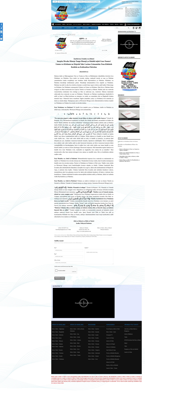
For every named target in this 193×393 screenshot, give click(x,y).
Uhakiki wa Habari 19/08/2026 (115, 8)
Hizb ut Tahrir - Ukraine (93, 356)
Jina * (55, 247)
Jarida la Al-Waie (110, 341)
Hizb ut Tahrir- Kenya (57, 338)
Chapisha (63, 34)
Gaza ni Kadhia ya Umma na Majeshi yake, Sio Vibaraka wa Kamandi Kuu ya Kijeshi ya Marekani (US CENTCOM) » (75, 236)
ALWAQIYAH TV (57, 286)
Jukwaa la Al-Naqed (110, 344)
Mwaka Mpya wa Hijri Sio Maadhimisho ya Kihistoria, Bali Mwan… (129, 160)
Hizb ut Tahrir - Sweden (93, 338)
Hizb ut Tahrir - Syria (74, 349)
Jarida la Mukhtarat (69, 27)
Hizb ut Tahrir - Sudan (75, 352)
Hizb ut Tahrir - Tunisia (75, 355)
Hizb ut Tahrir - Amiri (111, 332)
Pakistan (56, 36)
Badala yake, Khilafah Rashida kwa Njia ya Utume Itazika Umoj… (129, 153)
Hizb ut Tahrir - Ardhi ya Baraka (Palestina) (77, 330)
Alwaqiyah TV (109, 335)
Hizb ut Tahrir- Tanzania (57, 350)
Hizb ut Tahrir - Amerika (93, 329)
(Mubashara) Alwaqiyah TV (127, 31)
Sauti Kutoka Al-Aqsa (111, 350)
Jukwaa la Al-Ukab (110, 362)
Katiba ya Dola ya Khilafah (112, 365)
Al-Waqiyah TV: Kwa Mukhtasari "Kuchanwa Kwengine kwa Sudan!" (80, 10)
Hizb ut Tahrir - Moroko (75, 346)
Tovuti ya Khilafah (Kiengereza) (113, 356)
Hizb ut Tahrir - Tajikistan (57, 346)
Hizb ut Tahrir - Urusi (93, 359)
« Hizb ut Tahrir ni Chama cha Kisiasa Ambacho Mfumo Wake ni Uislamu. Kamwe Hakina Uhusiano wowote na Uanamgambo (89, 235)
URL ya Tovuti (57, 260)
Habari (125, 343)
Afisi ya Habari (123, 138)
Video (125, 346)
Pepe (66, 34)
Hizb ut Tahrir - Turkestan (57, 353)
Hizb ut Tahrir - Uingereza (94, 350)
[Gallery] (139, 29)
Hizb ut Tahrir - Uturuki (57, 356)
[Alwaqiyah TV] (136, 29)
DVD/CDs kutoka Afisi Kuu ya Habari (132, 340)
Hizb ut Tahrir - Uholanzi (93, 347)
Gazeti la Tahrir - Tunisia (111, 368)
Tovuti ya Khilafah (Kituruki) (112, 359)
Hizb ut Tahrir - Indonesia (57, 335)
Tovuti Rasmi (94, 27)
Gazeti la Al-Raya (57, 27)
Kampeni (78, 27)
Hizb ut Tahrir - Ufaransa (93, 341)
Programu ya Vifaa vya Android (131, 349)
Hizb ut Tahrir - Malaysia (57, 341)
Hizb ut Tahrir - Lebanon (75, 340)
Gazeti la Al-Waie (128, 352)
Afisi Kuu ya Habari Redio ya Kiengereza (130, 330)
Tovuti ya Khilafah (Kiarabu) (112, 353)
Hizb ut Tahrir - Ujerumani (94, 353)
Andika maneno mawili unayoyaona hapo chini (63, 266)
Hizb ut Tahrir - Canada (93, 335)
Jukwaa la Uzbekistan (110, 347)
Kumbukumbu (85, 27)
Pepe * (55, 254)
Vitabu (125, 337)
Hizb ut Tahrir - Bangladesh (58, 332)
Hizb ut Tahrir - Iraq (74, 334)
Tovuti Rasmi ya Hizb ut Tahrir (113, 329)
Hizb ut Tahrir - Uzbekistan (58, 359)
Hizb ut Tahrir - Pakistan (57, 344)
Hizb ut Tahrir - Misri (74, 343)
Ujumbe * (86, 247)
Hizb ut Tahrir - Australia (93, 332)
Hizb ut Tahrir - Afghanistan (58, 329)
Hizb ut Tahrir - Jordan (75, 337)
